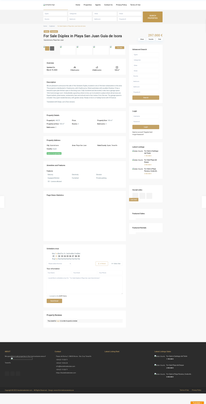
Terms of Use (135, 5)
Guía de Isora (48, 40)
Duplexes (52, 26)
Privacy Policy (121, 5)
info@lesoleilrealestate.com (65, 366)
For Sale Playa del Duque (175, 365)
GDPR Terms (63, 296)
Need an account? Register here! (142, 132)
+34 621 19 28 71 (62, 360)
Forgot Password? (138, 134)
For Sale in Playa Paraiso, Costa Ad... (179, 374)
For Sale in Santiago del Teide (176, 356)
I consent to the (58, 296)
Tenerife (114, 145)
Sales (46, 31)
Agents (98, 5)
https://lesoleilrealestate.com (66, 373)
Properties (88, 5)
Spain (109, 145)
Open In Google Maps (54, 153)
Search (145, 97)
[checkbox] (47, 296)
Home (78, 5)
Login (146, 127)
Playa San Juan (58, 40)
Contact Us (108, 5)
